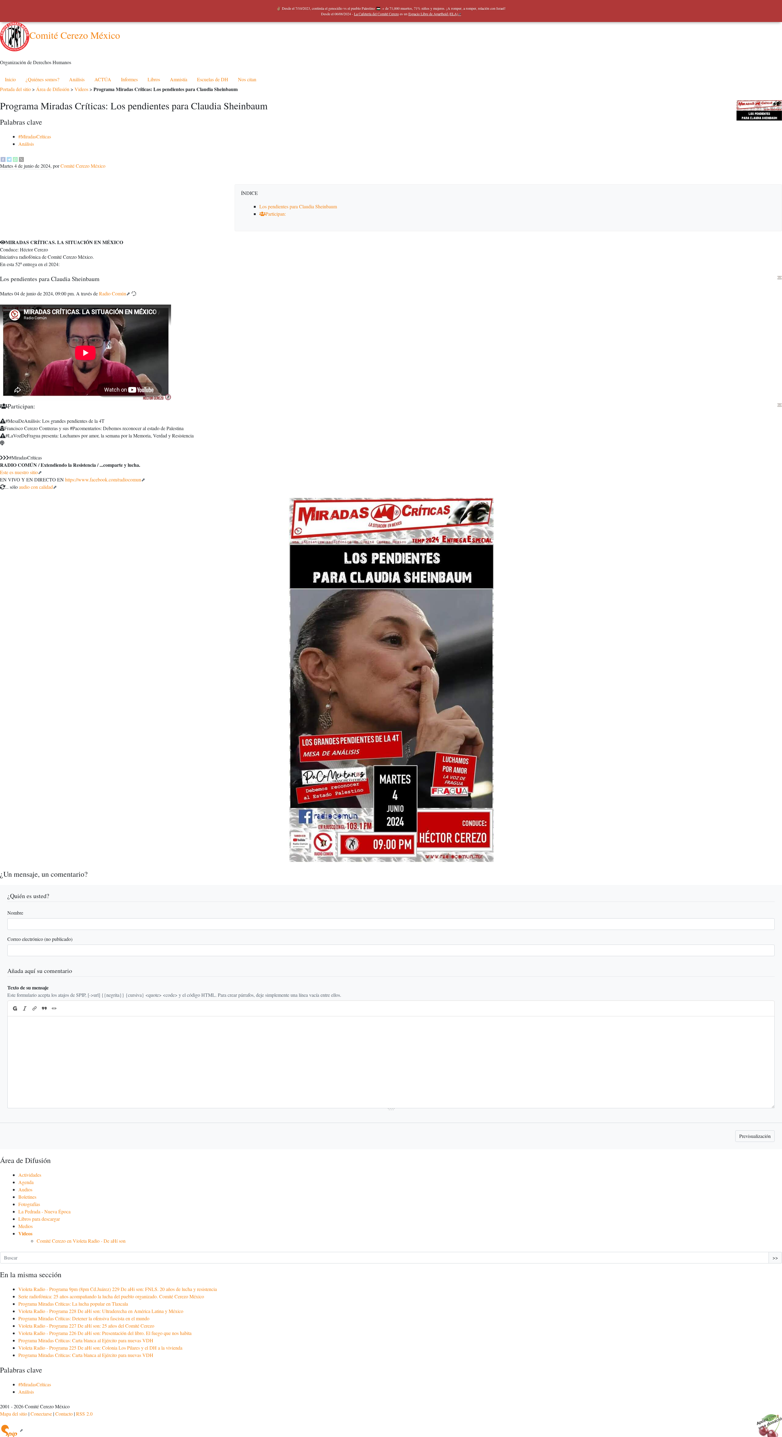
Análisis (77, 79)
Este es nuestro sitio (19, 472)
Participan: (275, 213)
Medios (25, 1226)
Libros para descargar (39, 1219)
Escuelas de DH (212, 79)
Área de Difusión (52, 89)
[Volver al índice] (779, 277)
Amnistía (178, 79)
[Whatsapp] (15, 158)
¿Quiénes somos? (42, 79)
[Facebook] (3, 158)
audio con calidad (36, 487)
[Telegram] (9, 158)
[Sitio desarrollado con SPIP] (11, 1430)
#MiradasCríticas (34, 136)
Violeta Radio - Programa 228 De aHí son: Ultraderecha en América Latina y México (100, 1311)
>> (775, 1257)
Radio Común (112, 293)
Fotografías (29, 1204)
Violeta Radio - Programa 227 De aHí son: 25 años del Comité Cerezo (86, 1325)
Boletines (27, 1197)
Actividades (29, 1175)
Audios (25, 1189)
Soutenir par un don (766, 1421)
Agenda (26, 1182)
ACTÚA (102, 79)
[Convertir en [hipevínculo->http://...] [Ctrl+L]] (34, 1008)
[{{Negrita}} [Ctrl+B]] (14, 1008)
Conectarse (41, 1413)
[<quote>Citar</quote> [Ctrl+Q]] (44, 1008)
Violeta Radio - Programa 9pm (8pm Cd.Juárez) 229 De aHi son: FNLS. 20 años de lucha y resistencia (117, 1289)
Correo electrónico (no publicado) (39, 939)
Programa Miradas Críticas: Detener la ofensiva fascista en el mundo (83, 1318)
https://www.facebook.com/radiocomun (103, 479)
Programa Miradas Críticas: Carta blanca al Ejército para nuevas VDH (85, 1340)
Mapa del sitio (13, 1413)
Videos (81, 89)
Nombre (15, 912)
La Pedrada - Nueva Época (44, 1211)
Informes (129, 79)
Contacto (64, 1413)
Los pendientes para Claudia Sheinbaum (298, 206)
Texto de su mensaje (28, 987)
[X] (21, 158)
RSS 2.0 (84, 1413)
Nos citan (247, 79)
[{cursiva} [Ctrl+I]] (25, 1008)
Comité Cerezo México (74, 35)
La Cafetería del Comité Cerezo (376, 13)
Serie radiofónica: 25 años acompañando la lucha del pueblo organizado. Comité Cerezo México (111, 1296)
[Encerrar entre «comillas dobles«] (54, 1008)
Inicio (10, 79)
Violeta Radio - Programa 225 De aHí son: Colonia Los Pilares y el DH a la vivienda (100, 1347)
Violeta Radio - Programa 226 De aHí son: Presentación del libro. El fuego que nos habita (105, 1333)
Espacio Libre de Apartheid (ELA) (433, 13)
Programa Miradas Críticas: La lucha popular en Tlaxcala (73, 1303)
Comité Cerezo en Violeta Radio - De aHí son (81, 1241)
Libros (154, 79)
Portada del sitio (15, 89)
